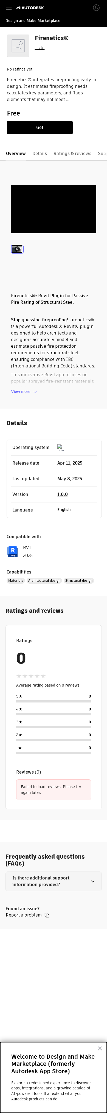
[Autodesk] (30, 8)
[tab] (17, 256)
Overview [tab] (16, 153)
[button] (54, 881)
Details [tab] (39, 153)
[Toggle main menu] (8, 7)
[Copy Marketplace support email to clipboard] (47, 915)
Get (39, 127)
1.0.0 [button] (62, 494)
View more (20, 391)
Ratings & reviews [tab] (72, 153)
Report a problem (24, 915)
